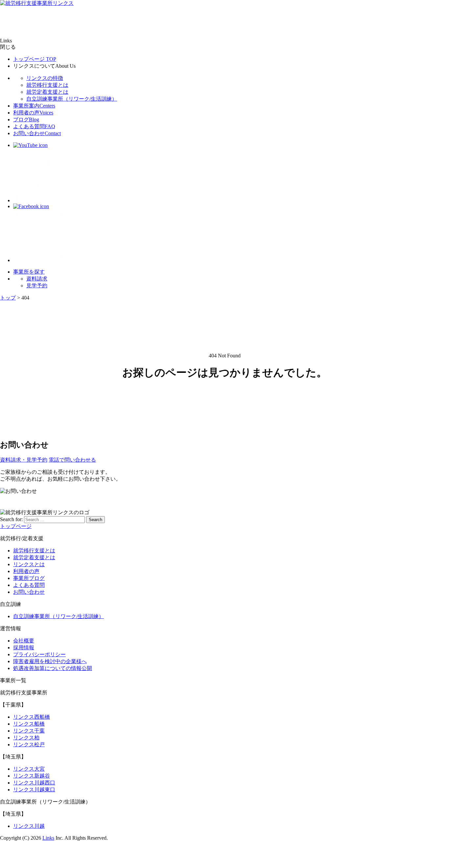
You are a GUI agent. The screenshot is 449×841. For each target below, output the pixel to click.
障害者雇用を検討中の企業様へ (50, 661)
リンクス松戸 (29, 744)
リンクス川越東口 (34, 789)
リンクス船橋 (29, 724)
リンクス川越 (29, 826)
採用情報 (23, 647)
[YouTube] (30, 145)
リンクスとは (29, 564)
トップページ (34, 59)
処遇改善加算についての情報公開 (52, 668)
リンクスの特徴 (44, 78)
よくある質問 (34, 126)
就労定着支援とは (47, 92)
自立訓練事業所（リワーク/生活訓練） (71, 99)
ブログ (26, 119)
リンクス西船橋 (31, 717)
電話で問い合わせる (72, 460)
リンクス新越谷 (31, 776)
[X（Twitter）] (39, 200)
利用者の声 (33, 112)
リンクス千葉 (29, 730)
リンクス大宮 (29, 769)
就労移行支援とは (47, 85)
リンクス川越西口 (34, 782)
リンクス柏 (26, 737)
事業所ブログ (29, 578)
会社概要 (23, 640)
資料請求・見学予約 (23, 460)
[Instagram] (39, 260)
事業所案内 (34, 105)
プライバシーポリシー (39, 654)
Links (48, 838)
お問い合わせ (37, 133)
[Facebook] (31, 206)
